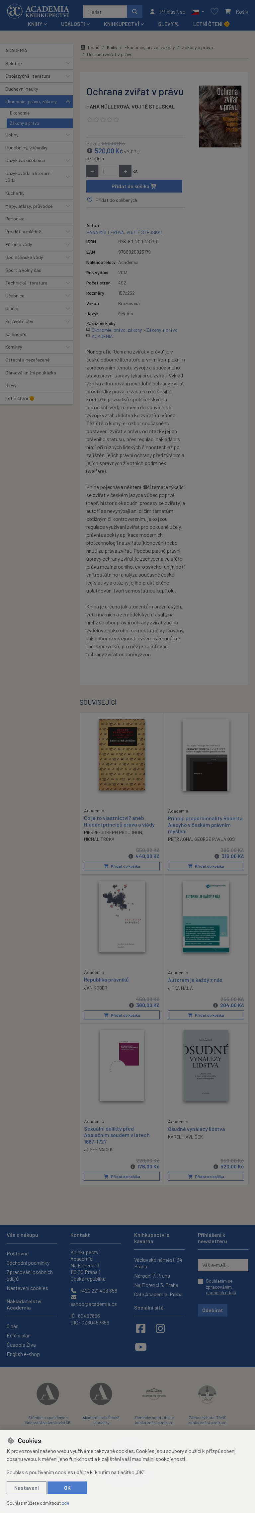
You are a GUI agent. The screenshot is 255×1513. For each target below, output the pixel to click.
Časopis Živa (21, 1344)
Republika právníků (106, 979)
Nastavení (26, 1487)
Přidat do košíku (131, 186)
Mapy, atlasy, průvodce (29, 206)
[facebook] (140, 1328)
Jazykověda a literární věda (28, 176)
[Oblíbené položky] (214, 12)
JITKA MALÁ (180, 988)
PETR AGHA (180, 839)
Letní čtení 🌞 (211, 24)
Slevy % (168, 24)
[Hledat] (134, 11)
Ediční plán (19, 1335)
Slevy (11, 385)
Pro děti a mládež (23, 231)
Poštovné (18, 1253)
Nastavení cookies (27, 1288)
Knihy (112, 47)
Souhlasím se (221, 1286)
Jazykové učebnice (25, 160)
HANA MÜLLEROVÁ (107, 106)
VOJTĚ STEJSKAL (153, 106)
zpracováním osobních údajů (221, 1290)
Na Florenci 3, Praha (156, 1285)
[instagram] (160, 1328)
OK (67, 1487)
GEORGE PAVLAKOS (214, 839)
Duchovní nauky (21, 89)
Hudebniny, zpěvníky (26, 147)
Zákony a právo (24, 123)
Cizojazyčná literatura (27, 76)
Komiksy (13, 347)
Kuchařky (15, 193)
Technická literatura (26, 282)
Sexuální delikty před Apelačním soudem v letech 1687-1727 (117, 1134)
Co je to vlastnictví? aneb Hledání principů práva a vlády (119, 821)
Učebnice (15, 295)
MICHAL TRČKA (99, 839)
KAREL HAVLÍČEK (185, 1137)
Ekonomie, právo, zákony (31, 101)
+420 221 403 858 (97, 1290)
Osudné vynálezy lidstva (196, 1129)
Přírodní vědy (18, 244)
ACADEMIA (16, 50)
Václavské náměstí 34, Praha (159, 1262)
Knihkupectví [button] (121, 24)
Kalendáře (16, 334)
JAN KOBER (95, 988)
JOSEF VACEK (98, 1149)
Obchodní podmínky (28, 1262)
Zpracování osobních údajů (30, 1275)
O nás (13, 1326)
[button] (197, 11)
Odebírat (212, 1310)
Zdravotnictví (19, 321)
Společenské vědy (24, 257)
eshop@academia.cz (93, 1304)
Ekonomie (20, 113)
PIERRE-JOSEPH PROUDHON (113, 832)
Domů (94, 47)
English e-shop (23, 1354)
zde (65, 1503)
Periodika (15, 218)
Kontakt (80, 1235)
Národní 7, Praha (152, 1275)
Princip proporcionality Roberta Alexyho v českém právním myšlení (205, 824)
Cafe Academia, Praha (158, 1294)
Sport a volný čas (23, 270)
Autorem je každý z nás (195, 980)
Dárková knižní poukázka (30, 372)
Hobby (12, 134)
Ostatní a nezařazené (27, 359)
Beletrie (13, 63)
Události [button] (73, 24)
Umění (11, 308)
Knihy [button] (35, 24)
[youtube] (140, 1346)
